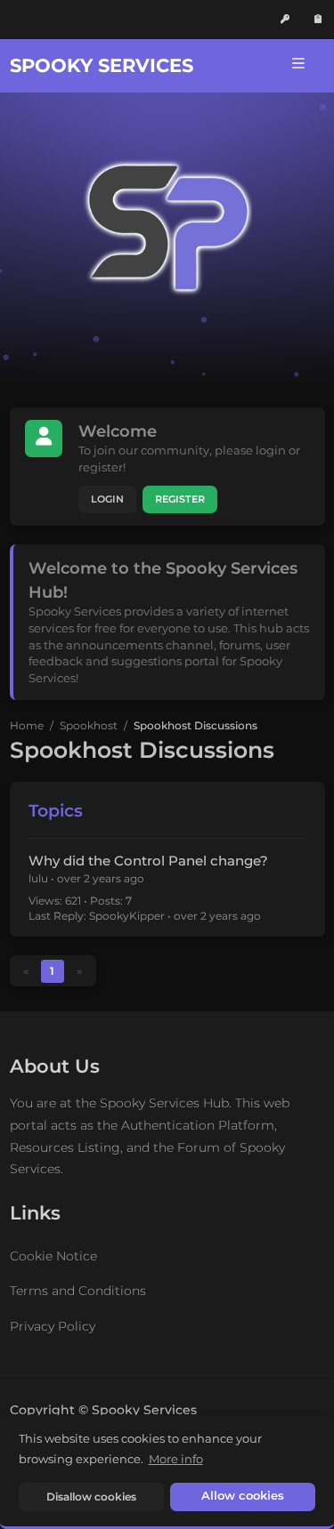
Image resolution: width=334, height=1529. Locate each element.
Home (27, 726)
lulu (38, 878)
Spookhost (89, 726)
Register (180, 499)
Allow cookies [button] (242, 1495)
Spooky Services (101, 65)
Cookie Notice (53, 1256)
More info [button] (176, 1459)
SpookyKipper (127, 915)
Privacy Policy (52, 1326)
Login (107, 499)
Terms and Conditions (78, 1291)
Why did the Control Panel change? (148, 861)
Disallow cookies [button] (91, 1496)
